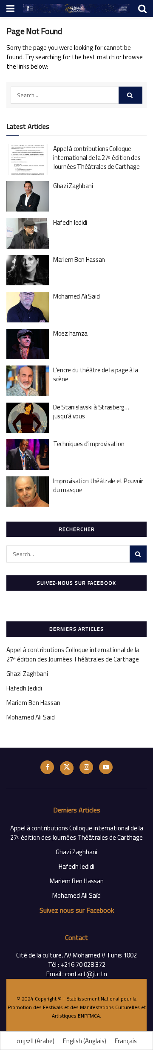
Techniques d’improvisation (88, 444)
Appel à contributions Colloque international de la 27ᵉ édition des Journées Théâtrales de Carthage (97, 157)
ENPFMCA (89, 1016)
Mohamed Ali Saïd (76, 296)
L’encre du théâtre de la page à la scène (95, 374)
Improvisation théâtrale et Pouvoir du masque (98, 485)
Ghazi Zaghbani (73, 186)
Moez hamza (70, 333)
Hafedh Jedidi (70, 222)
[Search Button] (130, 95)
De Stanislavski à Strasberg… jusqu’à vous (91, 411)
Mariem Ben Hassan (79, 259)
